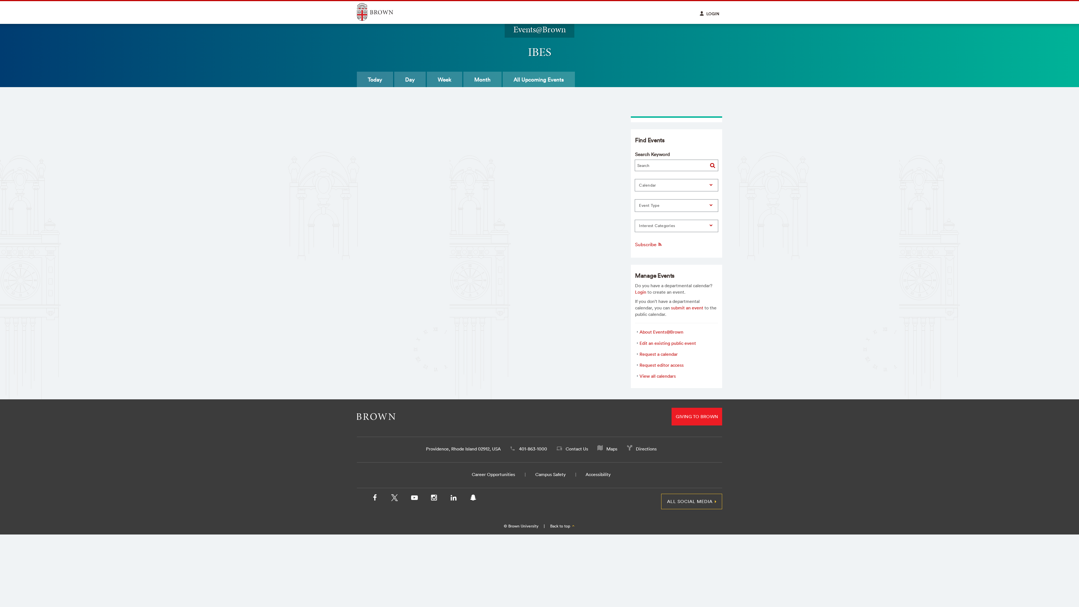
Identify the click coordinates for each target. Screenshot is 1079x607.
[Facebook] (374, 499)
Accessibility (598, 474)
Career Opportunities (493, 474)
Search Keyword (652, 154)
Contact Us (577, 449)
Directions (646, 449)
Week (444, 79)
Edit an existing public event (668, 343)
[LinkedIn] (453, 499)
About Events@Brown (661, 332)
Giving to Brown (697, 416)
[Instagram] (433, 499)
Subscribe (646, 244)
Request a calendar (659, 354)
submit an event (687, 308)
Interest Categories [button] (657, 225)
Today (375, 79)
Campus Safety (550, 474)
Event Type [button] (649, 205)
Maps (611, 449)
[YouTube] (414, 499)
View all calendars (658, 376)
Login (640, 292)
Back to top (560, 526)
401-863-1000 (533, 449)
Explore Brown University (381, 12)
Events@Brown (539, 29)
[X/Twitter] (394, 499)
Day (410, 79)
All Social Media (690, 501)
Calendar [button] (647, 185)
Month (482, 79)
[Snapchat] (473, 499)
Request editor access (662, 365)
